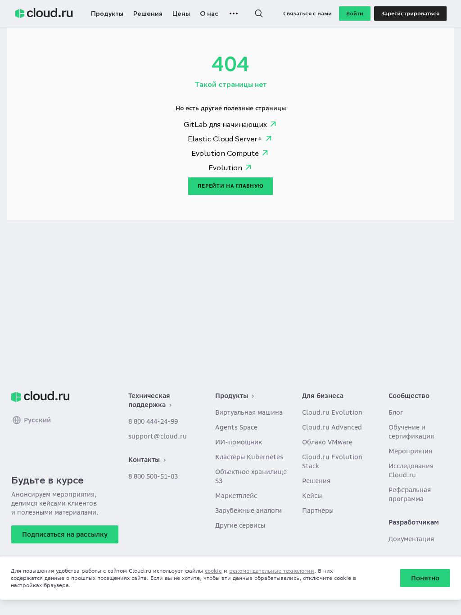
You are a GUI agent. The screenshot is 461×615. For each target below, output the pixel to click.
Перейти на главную (231, 186)
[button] (258, 13)
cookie (213, 570)
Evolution (225, 167)
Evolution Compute (225, 153)
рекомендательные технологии (271, 570)
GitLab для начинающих (225, 124)
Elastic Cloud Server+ (225, 138)
